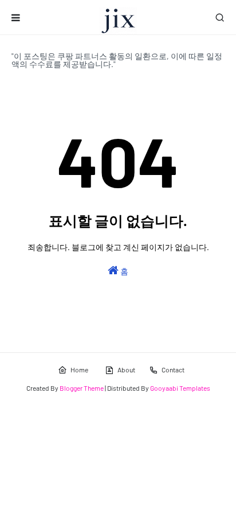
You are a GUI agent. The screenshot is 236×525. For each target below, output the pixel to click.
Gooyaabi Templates (180, 388)
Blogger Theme (82, 388)
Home (79, 369)
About (126, 369)
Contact (173, 369)
